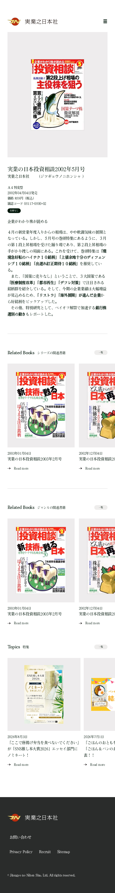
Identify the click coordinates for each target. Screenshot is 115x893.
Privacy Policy (21, 851)
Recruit (45, 851)
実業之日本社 (18, 176)
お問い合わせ (21, 837)
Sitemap (63, 851)
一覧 (101, 352)
